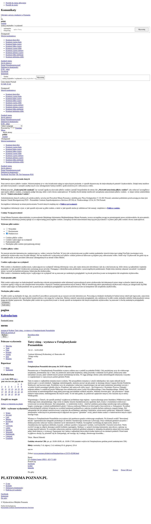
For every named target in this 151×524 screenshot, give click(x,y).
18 (6, 392)
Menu (3, 130)
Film (7, 350)
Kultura (11, 330)
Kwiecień (9, 421)
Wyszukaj (141, 29)
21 (16, 392)
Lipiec (8, 428)
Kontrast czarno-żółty (14, 48)
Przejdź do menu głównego (16, 3)
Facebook (4, 71)
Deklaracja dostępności (14, 488)
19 (9, 392)
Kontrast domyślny (13, 40)
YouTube (12, 174)
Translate (18, 128)
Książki (8, 352)
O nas (8, 484)
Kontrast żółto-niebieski (14, 55)
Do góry (31, 472)
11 (6, 389)
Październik (10, 434)
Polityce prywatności (68, 204)
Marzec (8, 419)
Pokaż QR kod (126, 470)
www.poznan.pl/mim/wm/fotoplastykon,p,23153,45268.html (56, 453)
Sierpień (9, 430)
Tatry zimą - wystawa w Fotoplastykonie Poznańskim (35, 330)
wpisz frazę (9, 29)
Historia (9, 359)
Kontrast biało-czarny (14, 44)
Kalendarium (9, 315)
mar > (16, 379)
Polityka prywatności (13, 490)
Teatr (7, 348)
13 (12, 389)
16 (22, 389)
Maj (7, 424)
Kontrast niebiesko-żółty (15, 57)
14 (16, 389)
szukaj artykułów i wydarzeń (12, 78)
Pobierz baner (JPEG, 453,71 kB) (43, 459)
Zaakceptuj (5, 305)
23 (22, 392)
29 (19, 394)
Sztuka (8, 354)
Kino (7, 368)
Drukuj (115, 470)
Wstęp (8, 413)
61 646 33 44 (6, 84)
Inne (7, 357)
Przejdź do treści (12, 5)
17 (2, 392)
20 (12, 392)
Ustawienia (5, 302)
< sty (3, 379)
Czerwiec (9, 426)
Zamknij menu (6, 61)
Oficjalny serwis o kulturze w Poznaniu (15, 15)
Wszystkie (12, 229)
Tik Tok (19, 174)
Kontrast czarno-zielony (14, 51)
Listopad (9, 436)
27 (12, 394)
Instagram (4, 74)
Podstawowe (13, 234)
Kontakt (9, 486)
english (3, 23)
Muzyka (9, 346)
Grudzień (9, 438)
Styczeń (9, 415)
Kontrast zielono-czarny (14, 53)
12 (9, 389)
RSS (32, 174)
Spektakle (9, 370)
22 (19, 392)
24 (2, 394)
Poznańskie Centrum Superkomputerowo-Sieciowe (17, 507)
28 (16, 394)
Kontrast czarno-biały (14, 42)
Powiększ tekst (33, 335)
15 (19, 389)
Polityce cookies (113, 208)
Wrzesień (9, 432)
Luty (7, 417)
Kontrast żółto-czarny (14, 46)
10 (2, 389)
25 (6, 394)
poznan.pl (4, 330)
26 (9, 394)
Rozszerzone (13, 231)
